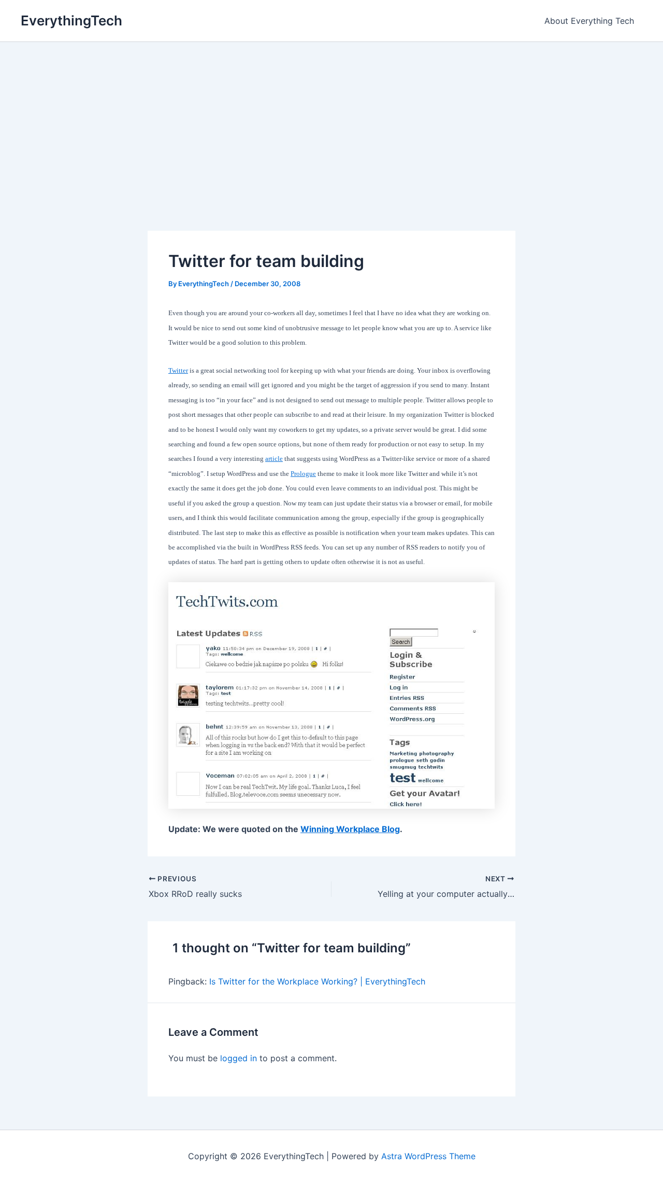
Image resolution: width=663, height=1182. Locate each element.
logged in (238, 1058)
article (274, 458)
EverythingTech (71, 20)
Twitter (178, 370)
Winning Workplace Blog (350, 829)
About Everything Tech (589, 21)
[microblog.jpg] (331, 694)
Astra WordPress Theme (428, 1156)
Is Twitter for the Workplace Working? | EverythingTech (317, 981)
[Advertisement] (331, 119)
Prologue (303, 473)
